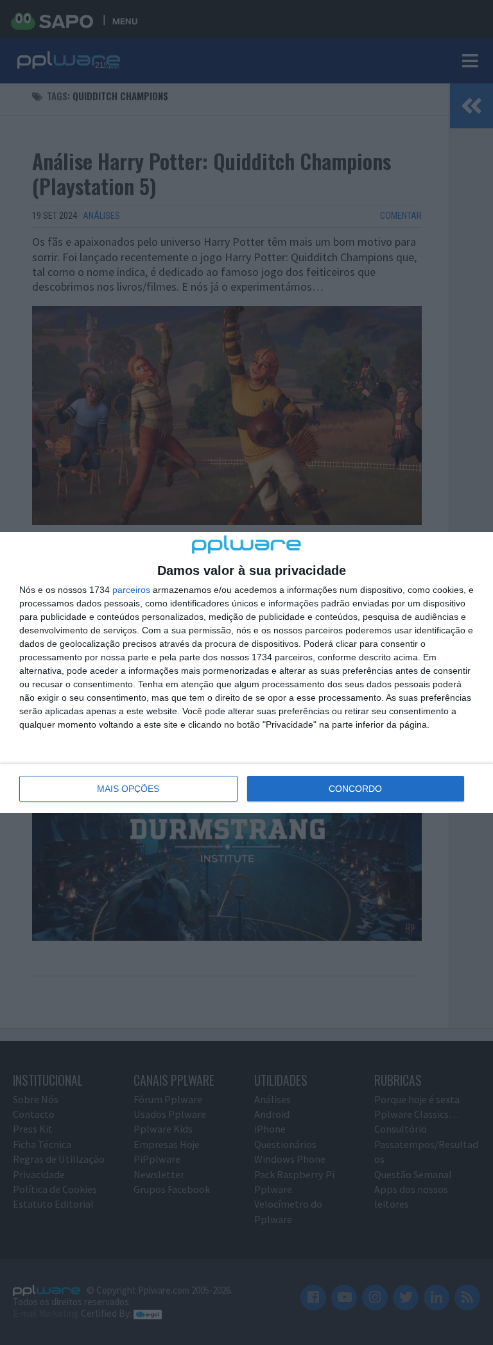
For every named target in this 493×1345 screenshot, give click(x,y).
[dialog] (246, 672)
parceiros (131, 589)
